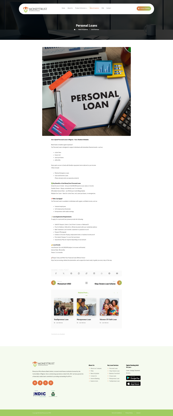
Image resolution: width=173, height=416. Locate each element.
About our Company (96, 368)
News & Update (95, 373)
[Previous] (114, 292)
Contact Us (94, 376)
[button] (56, 273)
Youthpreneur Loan (114, 381)
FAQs (92, 371)
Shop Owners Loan (114, 371)
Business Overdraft (114, 373)
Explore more (94, 381)
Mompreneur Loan (114, 378)
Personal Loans (113, 368)
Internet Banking (95, 378)
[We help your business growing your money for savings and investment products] (35, 9)
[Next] (117, 292)
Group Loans (112, 376)
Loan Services (59, 322)
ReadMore (69, 376)
